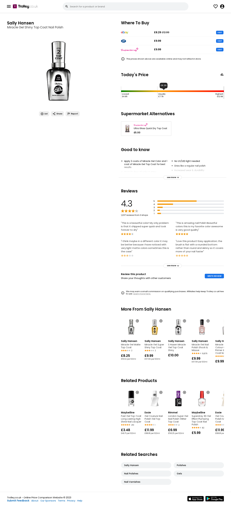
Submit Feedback (18, 500)
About (34, 500)
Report (74, 113)
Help (79, 500)
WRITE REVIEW (214, 276)
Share (59, 113)
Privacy (71, 500)
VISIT (219, 32)
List (46, 113)
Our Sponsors (48, 500)
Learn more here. (142, 293)
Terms (61, 500)
